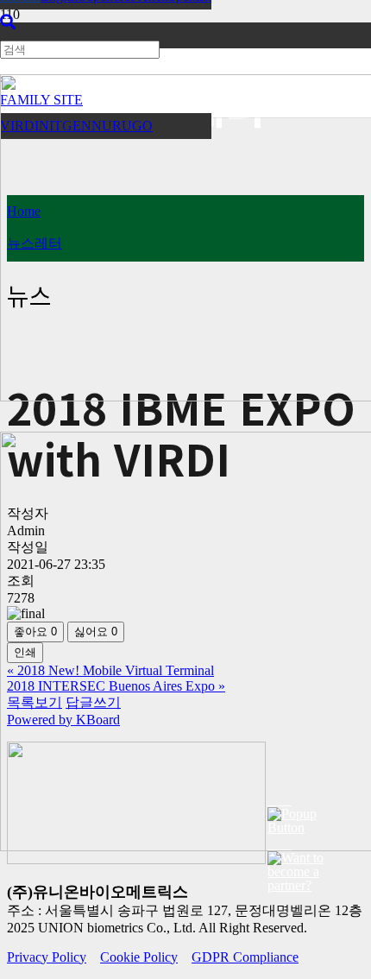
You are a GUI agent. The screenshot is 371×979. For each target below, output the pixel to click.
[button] (8, 22)
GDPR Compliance (245, 957)
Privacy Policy (46, 957)
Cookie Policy (139, 957)
